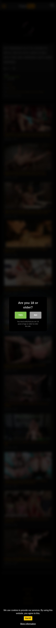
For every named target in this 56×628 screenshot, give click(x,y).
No (35, 315)
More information (28, 624)
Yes (20, 315)
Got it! (28, 618)
